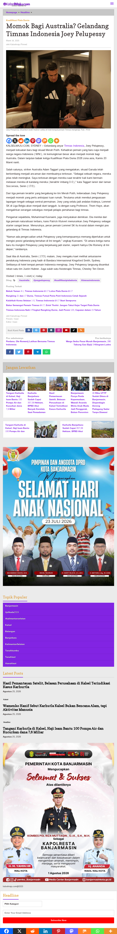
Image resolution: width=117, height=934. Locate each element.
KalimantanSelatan (15, 644)
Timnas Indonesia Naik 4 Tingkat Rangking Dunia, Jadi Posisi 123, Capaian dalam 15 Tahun (53, 310)
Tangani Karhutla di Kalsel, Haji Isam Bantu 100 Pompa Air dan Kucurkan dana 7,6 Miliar (15, 401)
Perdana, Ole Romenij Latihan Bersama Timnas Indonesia (30, 342)
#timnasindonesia (90, 280)
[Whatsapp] (50, 140)
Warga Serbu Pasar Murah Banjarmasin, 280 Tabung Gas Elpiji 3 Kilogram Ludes (88, 342)
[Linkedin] (27, 140)
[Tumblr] (51, 330)
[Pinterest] (32, 140)
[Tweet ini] (19, 351)
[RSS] (81, 330)
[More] (56, 140)
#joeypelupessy (42, 280)
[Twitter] (36, 330)
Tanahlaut (10, 657)
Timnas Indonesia (74, 145)
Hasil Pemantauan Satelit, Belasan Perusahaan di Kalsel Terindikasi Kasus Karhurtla (58, 401)
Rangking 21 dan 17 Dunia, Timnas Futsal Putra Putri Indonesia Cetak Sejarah (46, 296)
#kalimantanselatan (15, 619)
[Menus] (112, 4)
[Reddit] (21, 140)
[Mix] (44, 140)
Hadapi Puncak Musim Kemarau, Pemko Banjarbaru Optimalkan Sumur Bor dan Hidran (54, 736)
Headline (6, 705)
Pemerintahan (8, 728)
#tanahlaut (10, 663)
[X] (15, 140)
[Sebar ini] (10, 351)
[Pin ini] (28, 351)
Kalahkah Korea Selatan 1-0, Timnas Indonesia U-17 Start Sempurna (41, 300)
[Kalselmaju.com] (16, 5)
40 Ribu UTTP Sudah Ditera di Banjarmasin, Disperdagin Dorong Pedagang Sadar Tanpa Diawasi (100, 402)
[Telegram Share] (37, 351)
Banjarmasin (11, 606)
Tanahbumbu (12, 651)
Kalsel (8, 625)
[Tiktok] (74, 330)
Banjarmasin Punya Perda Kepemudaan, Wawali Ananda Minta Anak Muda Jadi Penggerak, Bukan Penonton (80, 402)
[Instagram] (58, 330)
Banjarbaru (11, 638)
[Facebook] (9, 140)
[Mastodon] (38, 140)
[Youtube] (66, 330)
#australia (24, 280)
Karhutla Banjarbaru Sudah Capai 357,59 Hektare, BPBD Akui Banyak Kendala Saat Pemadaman (37, 402)
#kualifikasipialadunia (65, 280)
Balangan (10, 631)
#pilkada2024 (12, 612)
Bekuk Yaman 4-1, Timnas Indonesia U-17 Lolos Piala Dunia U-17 (39, 291)
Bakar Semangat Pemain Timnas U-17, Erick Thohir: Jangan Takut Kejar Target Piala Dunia (53, 305)
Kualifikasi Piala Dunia (17, 20)
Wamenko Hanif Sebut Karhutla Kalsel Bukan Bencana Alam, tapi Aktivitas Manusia (55, 691)
